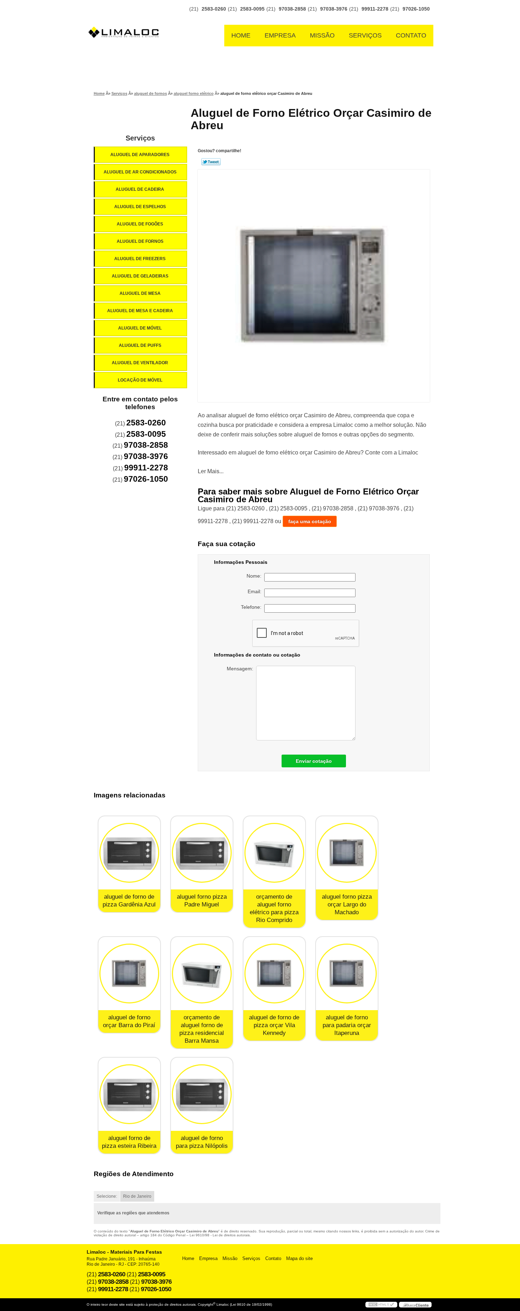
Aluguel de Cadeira (140, 189)
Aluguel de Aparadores (139, 154)
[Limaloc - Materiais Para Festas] (125, 18)
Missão (322, 35)
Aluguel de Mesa (140, 293)
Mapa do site (299, 1258)
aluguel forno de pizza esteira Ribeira (129, 1142)
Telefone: (252, 607)
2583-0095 (252, 9)
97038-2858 (292, 9)
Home (240, 35)
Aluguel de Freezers (140, 258)
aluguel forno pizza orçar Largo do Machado (347, 904)
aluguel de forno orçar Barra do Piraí (129, 1021)
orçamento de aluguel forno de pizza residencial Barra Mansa (201, 1029)
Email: (256, 591)
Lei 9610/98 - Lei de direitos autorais (220, 1235)
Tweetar (211, 161)
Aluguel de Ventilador (140, 362)
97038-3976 (333, 9)
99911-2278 (375, 9)
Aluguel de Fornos (140, 241)
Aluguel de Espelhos (140, 206)
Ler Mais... (211, 471)
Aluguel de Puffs (140, 345)
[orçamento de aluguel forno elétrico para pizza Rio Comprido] (274, 852)
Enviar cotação (314, 761)
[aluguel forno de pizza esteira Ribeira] (129, 1094)
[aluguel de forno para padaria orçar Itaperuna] (347, 973)
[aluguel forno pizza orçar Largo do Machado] (347, 852)
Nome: (255, 576)
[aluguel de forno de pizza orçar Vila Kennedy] (274, 973)
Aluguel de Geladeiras (140, 276)
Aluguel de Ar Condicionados (140, 172)
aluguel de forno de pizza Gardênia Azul (129, 900)
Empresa (280, 35)
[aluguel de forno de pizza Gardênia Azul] (129, 852)
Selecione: (107, 1196)
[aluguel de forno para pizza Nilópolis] (202, 1094)
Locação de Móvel (140, 380)
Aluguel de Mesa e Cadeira (140, 310)
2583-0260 (214, 9)
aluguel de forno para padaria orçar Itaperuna (347, 1025)
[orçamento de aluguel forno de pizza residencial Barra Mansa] (202, 973)
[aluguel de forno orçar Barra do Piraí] (129, 973)
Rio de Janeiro (137, 1196)
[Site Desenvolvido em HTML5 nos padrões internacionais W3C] (381, 1304)
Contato (411, 35)
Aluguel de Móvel (140, 328)
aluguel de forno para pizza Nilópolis (202, 1142)
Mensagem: (241, 668)
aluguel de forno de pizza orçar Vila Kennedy (274, 1025)
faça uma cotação (309, 521)
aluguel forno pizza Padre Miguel (202, 900)
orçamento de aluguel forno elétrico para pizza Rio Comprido (274, 908)
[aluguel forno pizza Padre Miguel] (202, 852)
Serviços (365, 35)
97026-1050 (416, 9)
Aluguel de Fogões (140, 224)
